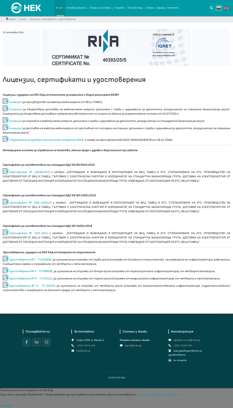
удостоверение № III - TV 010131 (30, 278)
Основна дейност (76, 7)
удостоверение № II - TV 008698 (30, 271)
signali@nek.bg (132, 345)
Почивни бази (135, 7)
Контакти (173, 7)
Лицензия (15, 102)
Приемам (6, 405)
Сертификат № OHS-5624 (28, 233)
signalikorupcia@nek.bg (186, 340)
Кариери (161, 7)
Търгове (119, 7)
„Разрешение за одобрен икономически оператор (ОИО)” (46, 140)
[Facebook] (27, 342)
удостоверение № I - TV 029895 (30, 259)
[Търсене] (211, 8)
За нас (59, 7)
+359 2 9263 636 (85, 345)
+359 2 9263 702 (182, 345)
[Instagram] (46, 342)
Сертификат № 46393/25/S (29, 172)
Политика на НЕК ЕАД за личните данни (158, 394)
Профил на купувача (100, 7)
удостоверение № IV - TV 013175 (32, 286)
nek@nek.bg (83, 350)
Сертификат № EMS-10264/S (30, 202)
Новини (151, 7)
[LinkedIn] (37, 342)
